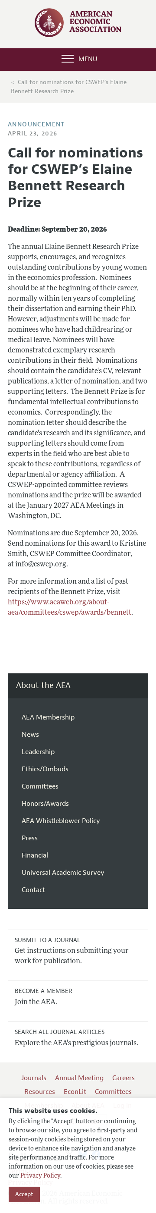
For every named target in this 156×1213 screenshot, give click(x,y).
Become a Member (43, 991)
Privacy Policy (40, 1176)
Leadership (38, 752)
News (30, 734)
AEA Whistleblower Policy (61, 821)
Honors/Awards (45, 803)
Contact (33, 890)
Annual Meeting (79, 1078)
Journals (33, 1078)
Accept (24, 1194)
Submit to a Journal (47, 940)
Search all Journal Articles (59, 1032)
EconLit (75, 1091)
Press (30, 838)
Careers (123, 1078)
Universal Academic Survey (63, 872)
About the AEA (43, 686)
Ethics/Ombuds (45, 769)
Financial (35, 855)
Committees (40, 786)
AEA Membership (48, 717)
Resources (39, 1091)
